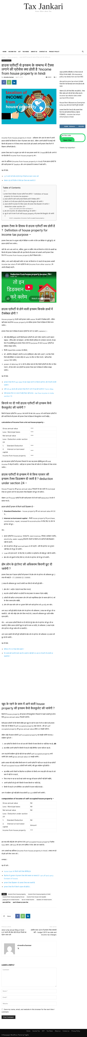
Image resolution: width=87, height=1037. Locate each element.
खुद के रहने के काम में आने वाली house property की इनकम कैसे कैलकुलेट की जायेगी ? (29, 215)
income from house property (17, 894)
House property (12, 57)
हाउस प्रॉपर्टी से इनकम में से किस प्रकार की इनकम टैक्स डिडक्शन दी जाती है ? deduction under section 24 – (27, 205)
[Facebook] (4, 82)
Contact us (43, 51)
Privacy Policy (54, 51)
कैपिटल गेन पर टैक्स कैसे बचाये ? (14, 649)
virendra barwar (9, 77)
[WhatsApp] (9, 82)
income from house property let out (13, 897)
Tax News (26, 51)
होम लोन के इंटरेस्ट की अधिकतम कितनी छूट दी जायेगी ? (20, 211)
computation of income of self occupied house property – (29, 218)
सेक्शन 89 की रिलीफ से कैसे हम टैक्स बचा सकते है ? (20, 180)
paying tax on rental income (11, 899)
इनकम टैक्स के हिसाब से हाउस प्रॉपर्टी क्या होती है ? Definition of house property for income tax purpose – (26, 195)
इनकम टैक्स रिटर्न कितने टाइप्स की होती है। (17, 887)
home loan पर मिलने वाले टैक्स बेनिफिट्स (17, 871)
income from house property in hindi (39, 894)
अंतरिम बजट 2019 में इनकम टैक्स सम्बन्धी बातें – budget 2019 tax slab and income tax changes (43, 932)
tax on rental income (28, 899)
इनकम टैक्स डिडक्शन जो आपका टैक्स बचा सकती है (19, 883)
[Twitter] (19, 948)
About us (34, 51)
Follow (81, 126)
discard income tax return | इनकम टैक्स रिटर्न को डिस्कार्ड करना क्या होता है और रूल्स (72, 83)
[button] (82, 52)
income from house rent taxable (36, 897)
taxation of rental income (44, 899)
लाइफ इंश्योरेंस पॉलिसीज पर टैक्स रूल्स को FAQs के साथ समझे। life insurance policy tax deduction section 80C (71, 74)
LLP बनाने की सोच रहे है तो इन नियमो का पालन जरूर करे (21, 176)
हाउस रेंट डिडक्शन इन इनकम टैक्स (20, 902)
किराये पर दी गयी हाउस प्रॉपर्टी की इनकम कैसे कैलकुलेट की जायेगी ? (24, 201)
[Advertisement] (43, 32)
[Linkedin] (14, 82)
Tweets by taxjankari (67, 147)
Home (4, 51)
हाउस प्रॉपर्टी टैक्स (6, 902)
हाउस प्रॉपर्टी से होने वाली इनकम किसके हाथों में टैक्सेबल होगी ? (22, 199)
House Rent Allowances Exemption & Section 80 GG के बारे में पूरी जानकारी (72, 104)
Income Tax (12, 51)
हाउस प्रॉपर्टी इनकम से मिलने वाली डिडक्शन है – (23, 208)
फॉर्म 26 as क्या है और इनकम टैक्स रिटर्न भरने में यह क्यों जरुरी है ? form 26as (28, 389)
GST (19, 51)
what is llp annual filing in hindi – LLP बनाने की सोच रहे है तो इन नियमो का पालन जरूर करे (14, 932)
